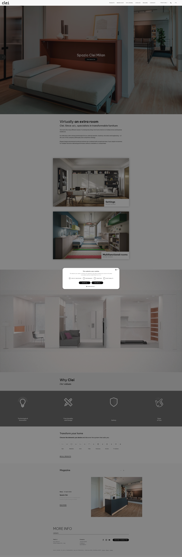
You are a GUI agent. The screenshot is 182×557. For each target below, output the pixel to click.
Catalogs (137, 2)
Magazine (145, 2)
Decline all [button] (97, 282)
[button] (91, 286)
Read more (99, 274)
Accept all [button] (84, 282)
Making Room (120, 2)
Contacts (152, 2)
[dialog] (91, 278)
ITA (176, 2)
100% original (129, 2)
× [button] (117, 269)
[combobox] (116, 269)
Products (111, 2)
